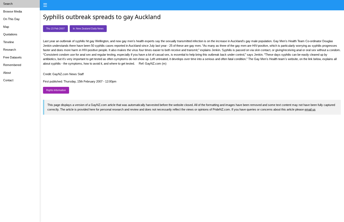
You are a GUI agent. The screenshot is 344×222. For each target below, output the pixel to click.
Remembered (12, 65)
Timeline (8, 42)
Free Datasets (12, 57)
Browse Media (12, 11)
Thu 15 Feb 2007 (55, 28)
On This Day (11, 19)
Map (6, 26)
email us (310, 109)
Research (9, 49)
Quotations (10, 34)
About (7, 72)
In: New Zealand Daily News (88, 28)
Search (8, 3)
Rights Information (56, 90)
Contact (8, 80)
